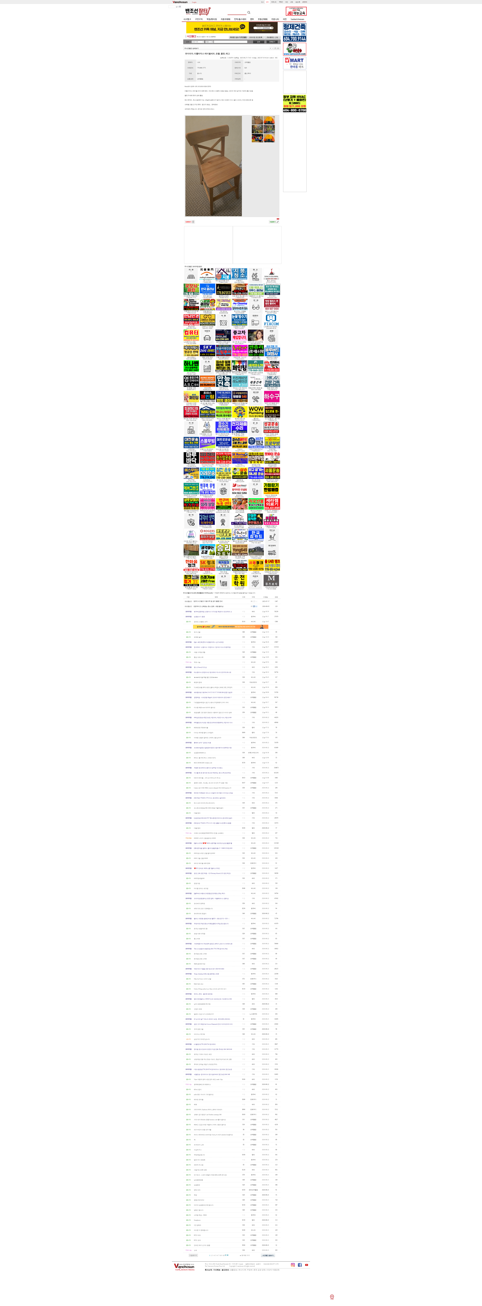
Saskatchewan (297, 19)
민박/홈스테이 (240, 19)
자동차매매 (225, 19)
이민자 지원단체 (273, 1270)
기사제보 (216, 1270)
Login (194, 2)
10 (223, 1255)
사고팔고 (187, 19)
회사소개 (208, 1270)
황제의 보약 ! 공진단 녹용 (202, 743)
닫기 (177, 7)
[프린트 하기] (275, 48)
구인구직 (199, 19)
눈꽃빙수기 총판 (199, 617)
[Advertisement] (208, 245)
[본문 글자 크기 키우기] (270, 48)
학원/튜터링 (212, 19)
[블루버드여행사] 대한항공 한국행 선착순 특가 (209, 893)
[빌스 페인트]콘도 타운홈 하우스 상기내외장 (209, 642)
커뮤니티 (275, 19)
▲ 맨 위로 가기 (245, 1255)
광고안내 (225, 1270)
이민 (285, 19)
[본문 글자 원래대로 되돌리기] (273, 48)
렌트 (252, 19)
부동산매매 (262, 19)
